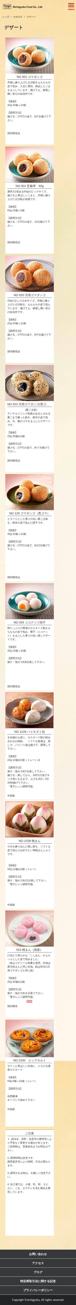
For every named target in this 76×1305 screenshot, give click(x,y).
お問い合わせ (38, 1254)
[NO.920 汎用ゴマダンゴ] (29, 274)
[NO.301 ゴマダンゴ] (29, 56)
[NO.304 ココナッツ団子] (29, 601)
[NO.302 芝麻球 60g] (29, 165)
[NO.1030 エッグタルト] (29, 1038)
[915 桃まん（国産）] (29, 928)
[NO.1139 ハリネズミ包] (29, 710)
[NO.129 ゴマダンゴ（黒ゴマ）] (29, 492)
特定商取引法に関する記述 (38, 1281)
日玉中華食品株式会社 (23, 6)
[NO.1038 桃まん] (29, 819)
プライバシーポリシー (38, 1290)
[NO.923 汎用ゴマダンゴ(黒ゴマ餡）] (29, 383)
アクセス (38, 1263)
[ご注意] (29, 1129)
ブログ (38, 1272)
